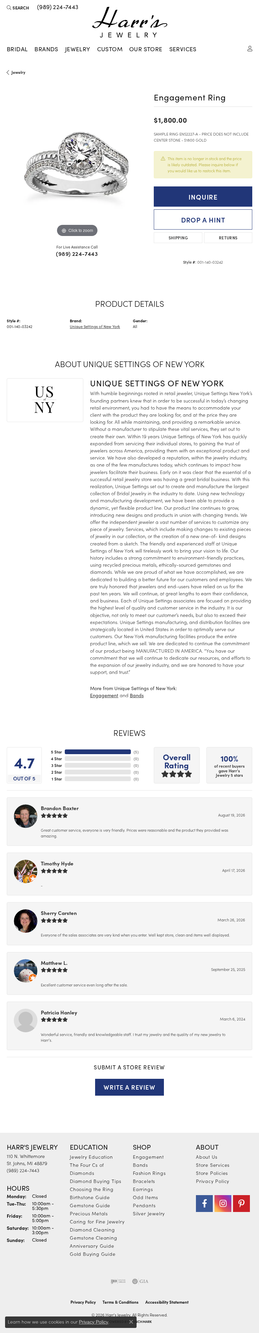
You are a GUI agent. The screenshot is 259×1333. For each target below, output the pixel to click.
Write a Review (129, 1087)
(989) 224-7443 (77, 253)
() (136, 751)
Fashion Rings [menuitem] (149, 1172)
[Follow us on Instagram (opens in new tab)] (222, 1203)
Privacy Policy (212, 1181)
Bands (137, 695)
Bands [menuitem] (140, 1164)
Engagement (104, 695)
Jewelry (77, 49)
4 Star (56, 758)
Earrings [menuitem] (143, 1189)
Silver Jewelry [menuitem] (149, 1213)
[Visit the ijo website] (118, 1281)
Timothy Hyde (57, 863)
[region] (77, 168)
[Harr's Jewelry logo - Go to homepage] (130, 22)
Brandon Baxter (60, 807)
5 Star (56, 751)
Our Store (146, 49)
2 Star (56, 772)
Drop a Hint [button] (203, 219)
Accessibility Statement (167, 1302)
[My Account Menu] (250, 48)
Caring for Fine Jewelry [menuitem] (97, 1221)
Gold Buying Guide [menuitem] (93, 1253)
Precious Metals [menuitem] (89, 1213)
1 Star (57, 778)
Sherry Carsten (59, 912)
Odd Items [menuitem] (145, 1197)
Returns (228, 237)
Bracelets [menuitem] (144, 1181)
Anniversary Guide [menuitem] (92, 1245)
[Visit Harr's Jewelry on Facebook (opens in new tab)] (204, 1203)
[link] (57, 7)
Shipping (178, 237)
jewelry (18, 72)
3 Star (56, 765)
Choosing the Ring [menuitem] (92, 1189)
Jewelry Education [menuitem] (91, 1156)
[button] (18, 7)
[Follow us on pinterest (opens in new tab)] (241, 1203)
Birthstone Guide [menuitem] (90, 1197)
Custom (109, 49)
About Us (206, 1156)
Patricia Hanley (59, 1012)
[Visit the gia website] (140, 1281)
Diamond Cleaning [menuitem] (92, 1229)
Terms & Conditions (121, 1302)
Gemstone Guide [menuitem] (90, 1205)
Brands (46, 49)
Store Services (213, 1164)
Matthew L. (54, 962)
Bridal (17, 49)
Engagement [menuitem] (148, 1156)
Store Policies (212, 1172)
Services (183, 49)
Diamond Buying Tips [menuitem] (95, 1181)
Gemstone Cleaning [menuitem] (93, 1237)
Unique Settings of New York (95, 326)
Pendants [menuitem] (144, 1205)
